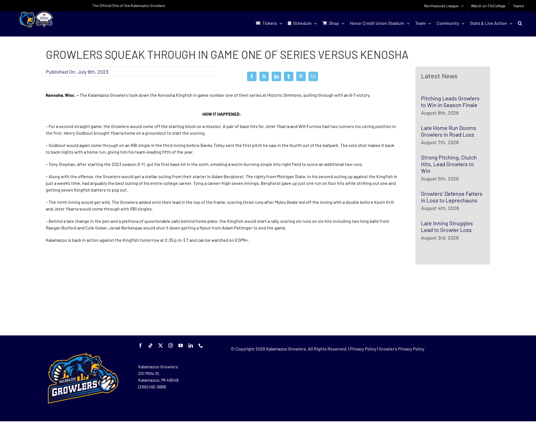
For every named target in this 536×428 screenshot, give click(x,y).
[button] (520, 23)
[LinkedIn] (276, 76)
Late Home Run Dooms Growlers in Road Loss (448, 131)
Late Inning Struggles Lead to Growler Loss (447, 226)
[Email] (313, 76)
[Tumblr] (289, 76)
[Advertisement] (88, 289)
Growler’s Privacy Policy (401, 348)
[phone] (200, 345)
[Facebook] (252, 76)
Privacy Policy (363, 348)
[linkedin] (190, 345)
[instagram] (170, 345)
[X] (264, 76)
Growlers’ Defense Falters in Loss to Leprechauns (451, 197)
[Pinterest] (301, 76)
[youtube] (180, 345)
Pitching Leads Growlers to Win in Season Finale (450, 101)
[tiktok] (150, 345)
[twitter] (160, 345)
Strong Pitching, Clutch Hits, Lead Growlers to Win (449, 164)
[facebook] (140, 345)
